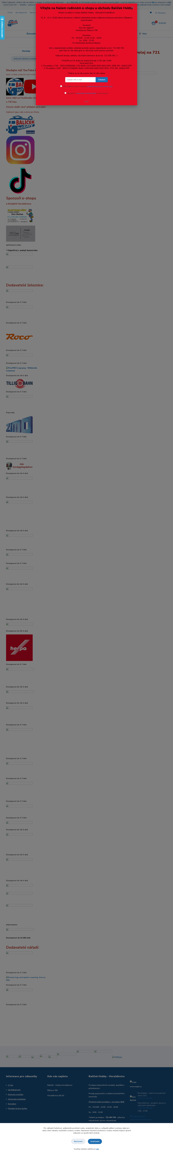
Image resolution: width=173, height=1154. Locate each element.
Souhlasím (94, 1141)
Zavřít (86, 101)
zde (97, 1149)
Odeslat (101, 79)
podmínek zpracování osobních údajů (99, 86)
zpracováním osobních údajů (86, 93)
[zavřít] (133, 7)
